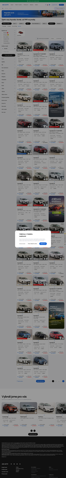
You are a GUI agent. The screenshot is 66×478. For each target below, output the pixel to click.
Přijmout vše (43, 243)
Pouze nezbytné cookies (32, 243)
